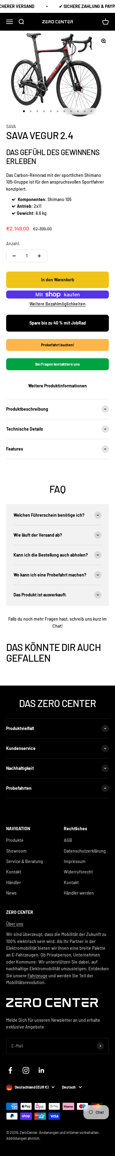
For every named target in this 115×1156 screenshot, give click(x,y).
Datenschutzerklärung (85, 851)
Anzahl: (13, 243)
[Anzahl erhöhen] (39, 256)
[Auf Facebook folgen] (10, 1070)
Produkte (15, 840)
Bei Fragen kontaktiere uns (57, 364)
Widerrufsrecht (78, 871)
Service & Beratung (24, 861)
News (11, 893)
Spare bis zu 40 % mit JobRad (57, 322)
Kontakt (13, 871)
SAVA (11, 126)
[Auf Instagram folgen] (26, 1070)
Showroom (16, 851)
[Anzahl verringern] (14, 256)
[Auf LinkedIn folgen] (41, 1070)
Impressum (75, 861)
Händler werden (79, 893)
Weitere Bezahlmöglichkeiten (57, 303)
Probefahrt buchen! (57, 345)
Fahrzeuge (38, 975)
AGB (68, 840)
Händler (13, 882)
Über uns (14, 923)
